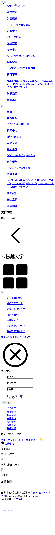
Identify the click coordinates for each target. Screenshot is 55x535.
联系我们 (9, 6)
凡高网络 (18, 499)
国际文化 (11, 68)
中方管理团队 (23, 25)
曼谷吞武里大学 (31, 81)
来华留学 (11, 422)
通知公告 (11, 37)
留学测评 (22, 6)
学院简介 (11, 25)
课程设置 (20, 68)
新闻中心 (11, 412)
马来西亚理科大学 (19, 87)
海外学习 (11, 418)
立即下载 (6, 403)
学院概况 (11, 408)
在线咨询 (9, 443)
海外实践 (30, 56)
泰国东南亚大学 (15, 81)
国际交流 (11, 415)
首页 (3, 337)
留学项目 (11, 56)
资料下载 (12, 337)
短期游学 (20, 56)
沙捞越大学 (31, 84)
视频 (18, 37)
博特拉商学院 (18, 84)
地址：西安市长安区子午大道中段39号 (20, 440)
